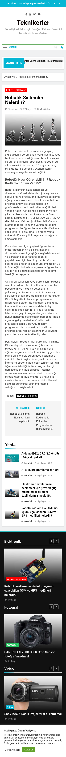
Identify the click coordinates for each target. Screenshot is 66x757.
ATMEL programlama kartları (40, 469)
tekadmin (12, 109)
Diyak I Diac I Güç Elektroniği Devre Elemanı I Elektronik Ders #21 (29, 7)
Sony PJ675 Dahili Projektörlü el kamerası (33, 714)
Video (10, 706)
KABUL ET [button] (28, 750)
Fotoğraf (12, 645)
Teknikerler (33, 22)
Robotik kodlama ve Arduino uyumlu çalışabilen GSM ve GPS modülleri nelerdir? (39, 512)
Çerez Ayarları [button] (12, 749)
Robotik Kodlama (16, 90)
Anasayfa (9, 76)
